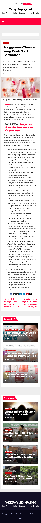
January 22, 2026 (12, 417)
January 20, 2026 (12, 460)
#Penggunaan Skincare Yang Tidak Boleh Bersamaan (17, 68)
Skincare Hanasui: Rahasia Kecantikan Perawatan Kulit (20, 354)
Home (20, 518)
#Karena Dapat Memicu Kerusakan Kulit (17, 64)
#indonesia (19, 61)
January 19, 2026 (12, 482)
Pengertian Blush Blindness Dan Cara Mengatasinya (18, 127)
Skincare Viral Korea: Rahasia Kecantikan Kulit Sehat (19, 376)
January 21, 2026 (12, 439)
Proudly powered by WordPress (11, 514)
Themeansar (35, 514)
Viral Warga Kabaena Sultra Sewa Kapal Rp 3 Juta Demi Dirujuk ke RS (20, 457)
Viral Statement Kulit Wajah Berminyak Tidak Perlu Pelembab (20, 335)
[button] (19, 21)
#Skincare (7, 73)
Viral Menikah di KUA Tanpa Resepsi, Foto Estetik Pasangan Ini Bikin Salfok (20, 435)
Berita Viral (14, 329)
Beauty (7, 329)
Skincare (6, 43)
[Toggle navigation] (37, 22)
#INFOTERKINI (29, 61)
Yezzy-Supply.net (20, 9)
